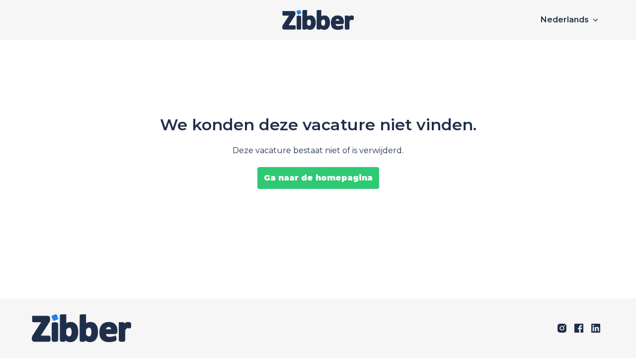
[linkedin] (595, 328)
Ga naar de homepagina (318, 177)
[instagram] (562, 328)
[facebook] (578, 328)
